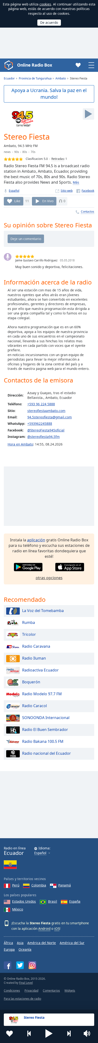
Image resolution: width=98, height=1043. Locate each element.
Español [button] (40, 853)
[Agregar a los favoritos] (9, 1033)
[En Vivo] (88, 114)
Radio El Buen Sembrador (45, 729)
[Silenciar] (88, 1033)
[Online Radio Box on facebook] (7, 965)
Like (17, 201)
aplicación (36, 540)
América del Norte (41, 942)
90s (16, 152)
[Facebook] (85, 191)
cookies (45, 4)
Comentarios (51, 991)
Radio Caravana (36, 646)
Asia (20, 942)
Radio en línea (15, 851)
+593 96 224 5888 (41, 404)
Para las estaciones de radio (22, 999)
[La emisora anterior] (29, 1033)
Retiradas (57, 159)
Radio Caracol (34, 705)
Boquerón (31, 682)
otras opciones (49, 577)
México (17, 909)
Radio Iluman (34, 658)
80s (24, 152)
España (74, 901)
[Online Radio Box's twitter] (20, 965)
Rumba (28, 622)
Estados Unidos (24, 901)
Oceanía (25, 949)
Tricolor (29, 634)
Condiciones (12, 991)
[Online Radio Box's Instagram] (32, 965)
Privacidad (31, 991)
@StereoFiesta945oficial (45, 430)
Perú (15, 885)
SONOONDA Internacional (45, 717)
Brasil (52, 901)
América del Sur (72, 942)
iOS (56, 928)
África (8, 942)
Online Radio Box (34, 65)
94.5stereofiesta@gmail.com (49, 417)
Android (44, 928)
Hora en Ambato (20, 444)
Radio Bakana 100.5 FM (43, 741)
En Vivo (48, 201)
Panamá (64, 885)
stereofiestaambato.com (46, 410)
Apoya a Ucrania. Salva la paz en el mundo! (49, 93)
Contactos (87, 212)
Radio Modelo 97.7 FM (42, 693)
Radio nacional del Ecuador (46, 753)
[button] (49, 1033)
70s (33, 152)
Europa (9, 949)
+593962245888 (39, 423)
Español (14, 191)
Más (76, 182)
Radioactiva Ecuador (40, 670)
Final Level (26, 983)
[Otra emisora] (68, 1033)
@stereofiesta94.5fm (43, 436)
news (7, 152)
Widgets (69, 991)
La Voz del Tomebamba (43, 610)
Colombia (38, 885)
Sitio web (67, 191)
